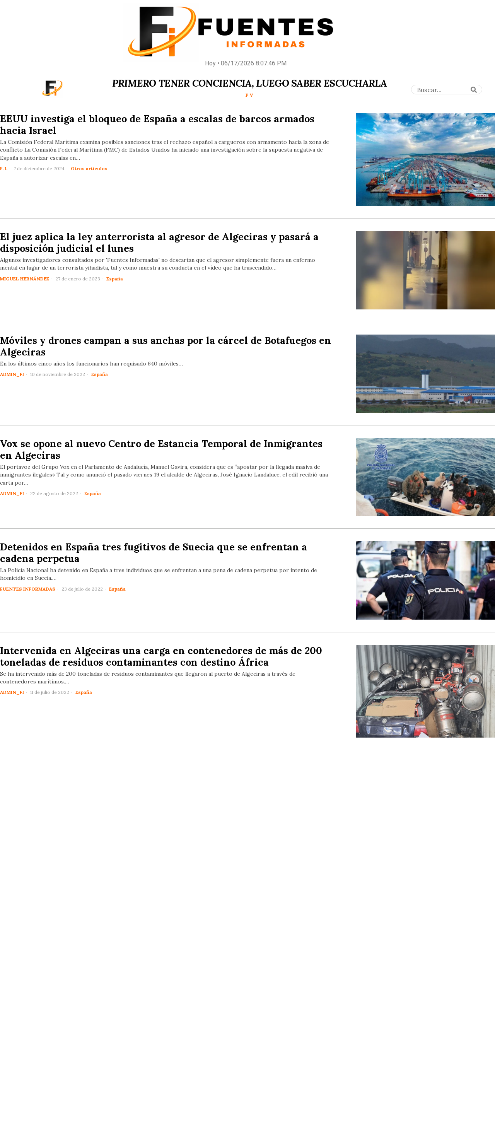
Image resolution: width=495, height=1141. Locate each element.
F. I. (3, 168)
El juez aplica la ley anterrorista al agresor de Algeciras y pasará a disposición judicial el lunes (159, 242)
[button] (473, 89)
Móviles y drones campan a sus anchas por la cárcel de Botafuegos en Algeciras (165, 346)
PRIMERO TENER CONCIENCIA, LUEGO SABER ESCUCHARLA (249, 83)
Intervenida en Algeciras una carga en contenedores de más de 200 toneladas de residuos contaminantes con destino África (161, 656)
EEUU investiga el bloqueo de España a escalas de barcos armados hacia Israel (157, 124)
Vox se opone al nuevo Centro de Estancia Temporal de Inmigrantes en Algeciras (161, 449)
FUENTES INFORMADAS (27, 589)
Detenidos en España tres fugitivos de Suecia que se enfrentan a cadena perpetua (153, 552)
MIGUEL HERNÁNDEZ (24, 279)
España (114, 279)
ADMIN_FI (12, 374)
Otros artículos (89, 168)
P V (249, 95)
